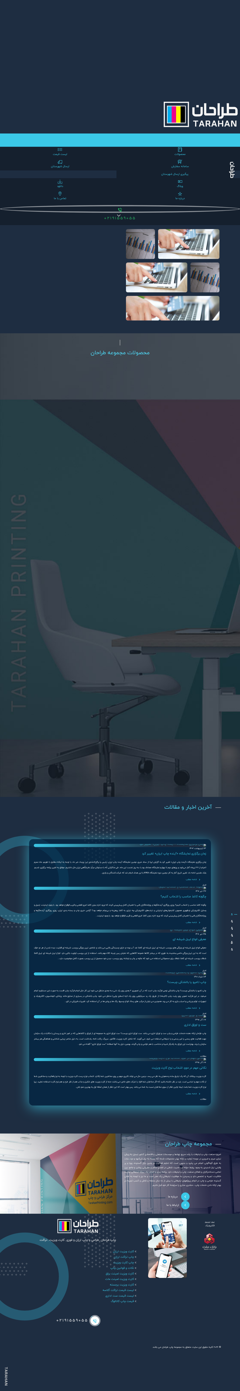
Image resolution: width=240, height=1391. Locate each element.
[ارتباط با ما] (232, 949)
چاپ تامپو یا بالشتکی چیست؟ (186, 982)
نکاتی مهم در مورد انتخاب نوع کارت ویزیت (179, 1068)
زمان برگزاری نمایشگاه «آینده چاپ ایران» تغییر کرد (174, 854)
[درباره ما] (232, 942)
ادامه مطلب (191, 879)
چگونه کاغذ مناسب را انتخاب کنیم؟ (183, 897)
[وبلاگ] (232, 935)
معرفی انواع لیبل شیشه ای (189, 939)
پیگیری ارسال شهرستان (174, 174)
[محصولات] (232, 928)
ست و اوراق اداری (195, 1025)
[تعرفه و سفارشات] (232, 921)
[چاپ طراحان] (232, 914)
